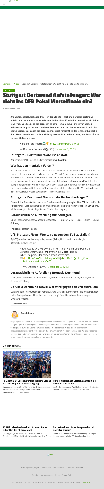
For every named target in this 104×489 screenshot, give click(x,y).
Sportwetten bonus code (42, 475)
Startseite (7, 83)
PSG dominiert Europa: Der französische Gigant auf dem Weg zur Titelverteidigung (27, 382)
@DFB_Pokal (81, 258)
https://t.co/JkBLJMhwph (40, 258)
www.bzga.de (87, 482)
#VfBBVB (66, 258)
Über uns (70, 467)
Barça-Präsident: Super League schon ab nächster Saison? (73, 428)
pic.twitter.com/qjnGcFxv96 (64, 144)
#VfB (57, 258)
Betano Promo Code (63, 475)
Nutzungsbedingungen (30, 467)
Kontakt (79, 467)
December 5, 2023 (65, 149)
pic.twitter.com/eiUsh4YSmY (35, 261)
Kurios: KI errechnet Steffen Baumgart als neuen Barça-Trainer (74, 382)
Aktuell (17, 83)
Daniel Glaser (27, 313)
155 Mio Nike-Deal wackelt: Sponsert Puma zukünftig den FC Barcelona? (25, 428)
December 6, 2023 (58, 267)
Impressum (46, 467)
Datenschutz (59, 467)
